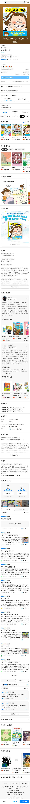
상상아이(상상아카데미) (6, 57)
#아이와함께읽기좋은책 (19, 149)
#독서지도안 (4, 149)
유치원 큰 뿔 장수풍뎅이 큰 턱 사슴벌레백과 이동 (17, 763)
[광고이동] (24, 2)
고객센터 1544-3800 (6, 786)
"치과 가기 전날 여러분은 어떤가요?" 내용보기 (15, 666)
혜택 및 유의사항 (8, 496)
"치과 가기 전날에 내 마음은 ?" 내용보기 (15, 634)
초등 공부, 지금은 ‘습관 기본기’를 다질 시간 (14, 369)
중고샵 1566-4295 (24, 786)
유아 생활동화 (19, 409)
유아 (8, 407)
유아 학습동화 (19, 411)
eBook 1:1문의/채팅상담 (14, 788)
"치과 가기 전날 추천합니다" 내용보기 (15, 570)
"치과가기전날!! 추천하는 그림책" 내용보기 (15, 618)
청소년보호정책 (21, 792)
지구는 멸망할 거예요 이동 (6, 764)
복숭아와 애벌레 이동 (6, 738)
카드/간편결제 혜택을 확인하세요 (20, 81)
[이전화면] (2, 2)
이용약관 (7, 792)
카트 (28, 2)
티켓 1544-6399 (15, 786)
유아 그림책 (12, 409)
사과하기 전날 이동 (6, 133)
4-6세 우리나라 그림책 (19, 407)
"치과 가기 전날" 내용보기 (15, 602)
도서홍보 (13, 796)
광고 (17, 796)
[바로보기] (11, 503)
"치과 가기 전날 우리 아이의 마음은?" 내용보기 (15, 539)
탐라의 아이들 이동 (18, 331)
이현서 (2, 55)
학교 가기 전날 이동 (17, 133)
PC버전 (9, 794)
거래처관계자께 (19, 794)
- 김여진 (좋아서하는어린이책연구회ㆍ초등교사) (10, 475)
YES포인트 (3, 72)
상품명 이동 (6, 162)
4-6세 (11, 407)
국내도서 (4, 407)
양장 (10, 422)
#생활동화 (11, 149)
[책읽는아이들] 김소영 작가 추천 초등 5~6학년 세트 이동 (7, 333)
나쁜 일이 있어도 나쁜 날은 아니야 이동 (17, 737)
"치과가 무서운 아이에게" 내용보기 (15, 555)
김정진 (8, 55)
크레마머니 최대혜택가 (6, 69)
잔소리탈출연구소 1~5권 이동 (7, 389)
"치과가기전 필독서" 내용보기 (15, 586)
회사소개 (13, 794)
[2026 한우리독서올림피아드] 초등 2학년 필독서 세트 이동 (18, 390)
